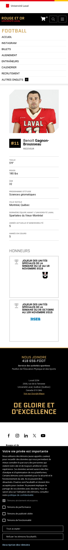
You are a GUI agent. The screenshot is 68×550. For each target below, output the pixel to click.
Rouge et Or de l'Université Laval (13, 19)
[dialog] (34, 498)
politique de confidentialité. (21, 495)
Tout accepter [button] (13, 528)
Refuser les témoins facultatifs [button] (21, 536)
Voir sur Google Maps (34, 393)
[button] (16, 545)
